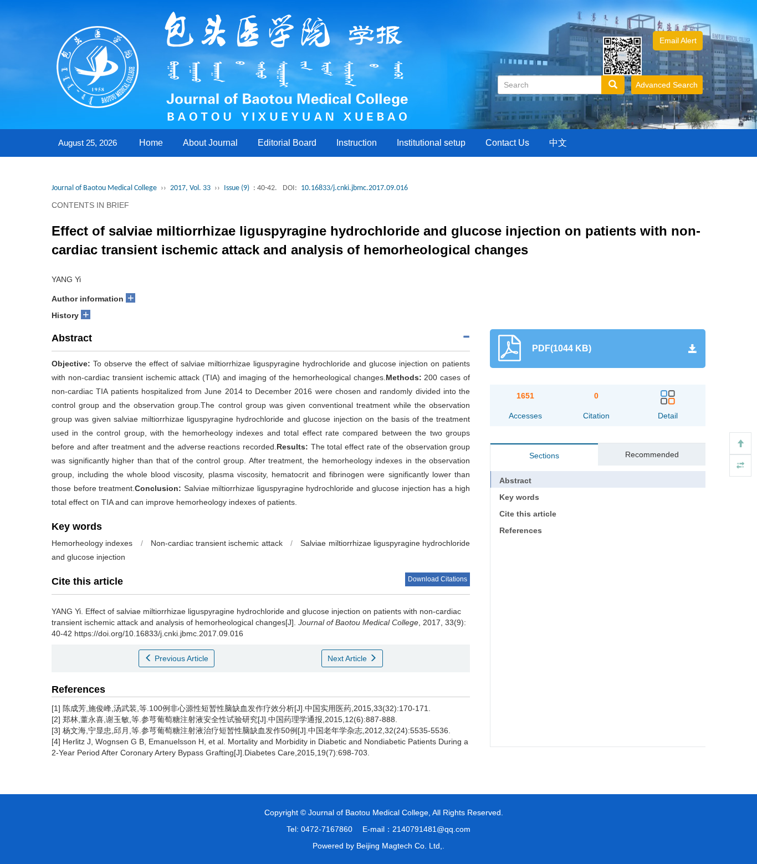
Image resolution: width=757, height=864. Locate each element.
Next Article (348, 658)
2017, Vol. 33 (190, 188)
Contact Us (507, 142)
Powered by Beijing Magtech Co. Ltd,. (378, 845)
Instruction (356, 142)
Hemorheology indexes (92, 543)
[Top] (740, 443)
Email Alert (678, 40)
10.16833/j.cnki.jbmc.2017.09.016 (354, 188)
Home (151, 142)
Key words (519, 497)
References (520, 530)
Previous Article (180, 658)
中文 (558, 142)
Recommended (652, 454)
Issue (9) (236, 188)
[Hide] (740, 465)
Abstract (515, 480)
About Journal (210, 142)
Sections (544, 455)
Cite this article (527, 513)
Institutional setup (431, 142)
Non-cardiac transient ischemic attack (217, 543)
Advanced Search (667, 84)
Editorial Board (287, 142)
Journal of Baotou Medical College (104, 188)
